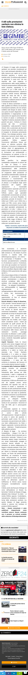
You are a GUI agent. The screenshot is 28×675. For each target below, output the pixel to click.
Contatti (13, 656)
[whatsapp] (19, 673)
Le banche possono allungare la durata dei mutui (8, 559)
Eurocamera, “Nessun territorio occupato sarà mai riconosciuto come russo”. (9, 549)
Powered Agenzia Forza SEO (14, 658)
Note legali (8, 656)
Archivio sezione (14, 628)
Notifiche (14, 662)
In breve (6, 6)
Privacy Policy (19, 656)
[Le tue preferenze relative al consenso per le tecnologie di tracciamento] (25, 672)
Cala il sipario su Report (16, 621)
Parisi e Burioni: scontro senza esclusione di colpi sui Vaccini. (18, 612)
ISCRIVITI (14, 537)
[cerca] (25, 2)
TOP (14, 666)
